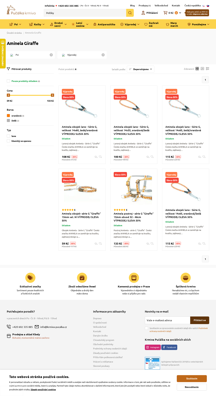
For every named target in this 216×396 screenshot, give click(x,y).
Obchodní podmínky (103, 344)
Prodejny (145, 5)
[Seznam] (207, 69)
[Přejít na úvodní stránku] (21, 9)
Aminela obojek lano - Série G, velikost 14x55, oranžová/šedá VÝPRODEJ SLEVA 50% (131, 130)
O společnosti (100, 322)
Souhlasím (191, 378)
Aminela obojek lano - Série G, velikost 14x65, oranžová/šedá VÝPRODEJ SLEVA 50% (183, 213)
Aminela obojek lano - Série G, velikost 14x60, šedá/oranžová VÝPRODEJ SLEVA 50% (80, 130)
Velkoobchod (161, 5)
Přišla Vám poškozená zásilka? (108, 357)
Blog (132, 5)
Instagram (154, 347)
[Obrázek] (202, 69)
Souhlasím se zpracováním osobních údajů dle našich (179, 330)
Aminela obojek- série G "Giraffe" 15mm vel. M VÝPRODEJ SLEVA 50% (81, 217)
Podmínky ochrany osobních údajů (110, 348)
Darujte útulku (100, 335)
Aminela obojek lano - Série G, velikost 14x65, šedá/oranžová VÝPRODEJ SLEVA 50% (183, 130)
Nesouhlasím (192, 387)
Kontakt (176, 5)
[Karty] (197, 69)
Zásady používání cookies (105, 352)
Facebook (171, 347)
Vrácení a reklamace (103, 361)
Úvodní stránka (14, 32)
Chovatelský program (103, 339)
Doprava (97, 318)
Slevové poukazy (101, 365)
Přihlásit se (200, 320)
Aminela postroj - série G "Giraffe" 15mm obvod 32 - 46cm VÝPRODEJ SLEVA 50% (134, 217)
